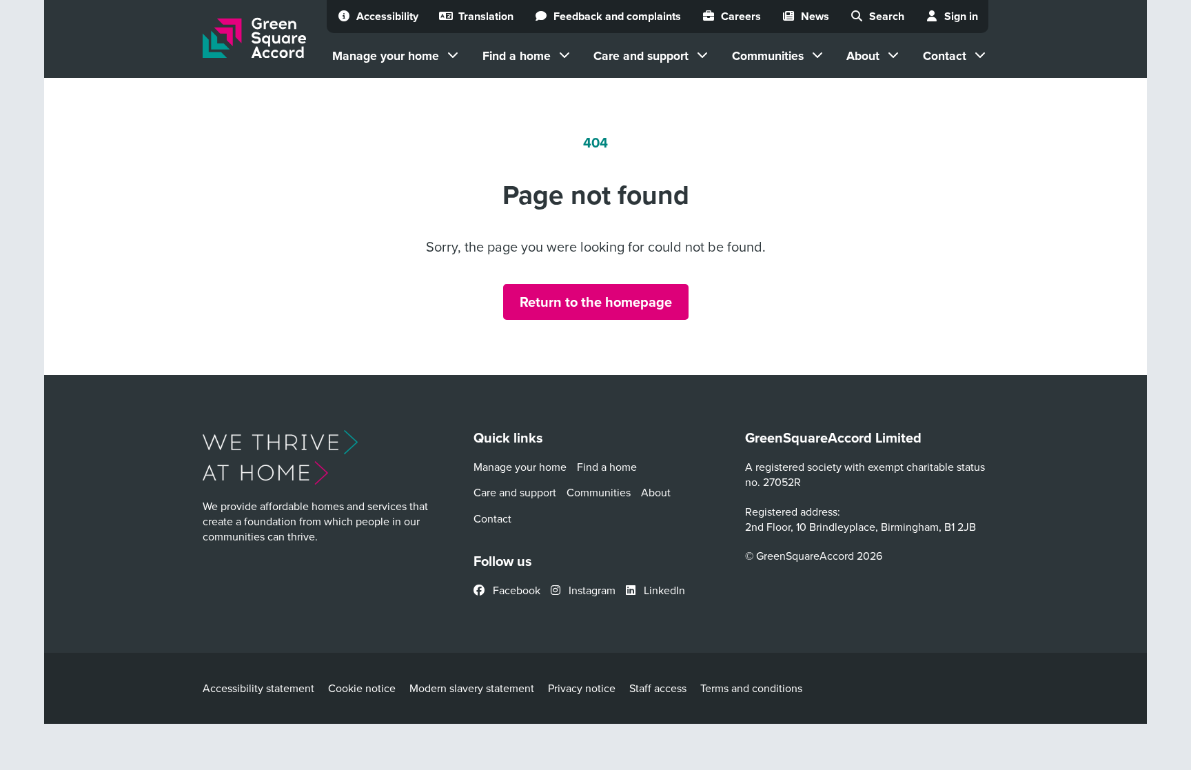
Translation (485, 16)
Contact (944, 55)
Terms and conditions (751, 688)
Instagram (590, 590)
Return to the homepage (596, 302)
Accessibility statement (258, 688)
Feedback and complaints (617, 16)
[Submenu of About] (893, 55)
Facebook (515, 590)
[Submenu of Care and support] (702, 55)
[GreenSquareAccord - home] (254, 38)
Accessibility (387, 16)
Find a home (516, 55)
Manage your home (385, 55)
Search (886, 16)
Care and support (641, 55)
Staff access (657, 688)
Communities (768, 55)
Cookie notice (362, 688)
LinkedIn (663, 590)
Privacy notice (581, 688)
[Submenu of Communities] (817, 55)
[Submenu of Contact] (980, 55)
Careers (741, 16)
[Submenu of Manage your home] (453, 55)
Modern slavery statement (471, 688)
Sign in (961, 16)
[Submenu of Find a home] (564, 55)
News (815, 16)
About (862, 55)
